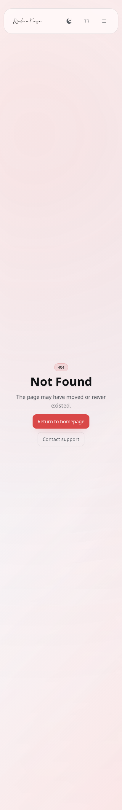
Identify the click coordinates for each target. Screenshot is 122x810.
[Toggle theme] (69, 21)
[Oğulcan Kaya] (27, 21)
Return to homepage (61, 421)
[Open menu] (104, 21)
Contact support (61, 439)
